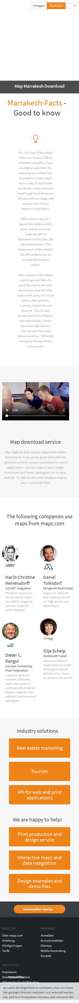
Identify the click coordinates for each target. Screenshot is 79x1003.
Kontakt (46, 956)
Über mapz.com (12, 935)
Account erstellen (52, 940)
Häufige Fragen (12, 946)
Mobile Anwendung (53, 951)
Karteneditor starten (38, 909)
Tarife (5, 951)
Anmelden (47, 935)
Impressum (9, 972)
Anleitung (8, 940)
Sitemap (46, 946)
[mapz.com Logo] (11, 5)
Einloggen (39, 5)
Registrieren (56, 5)
